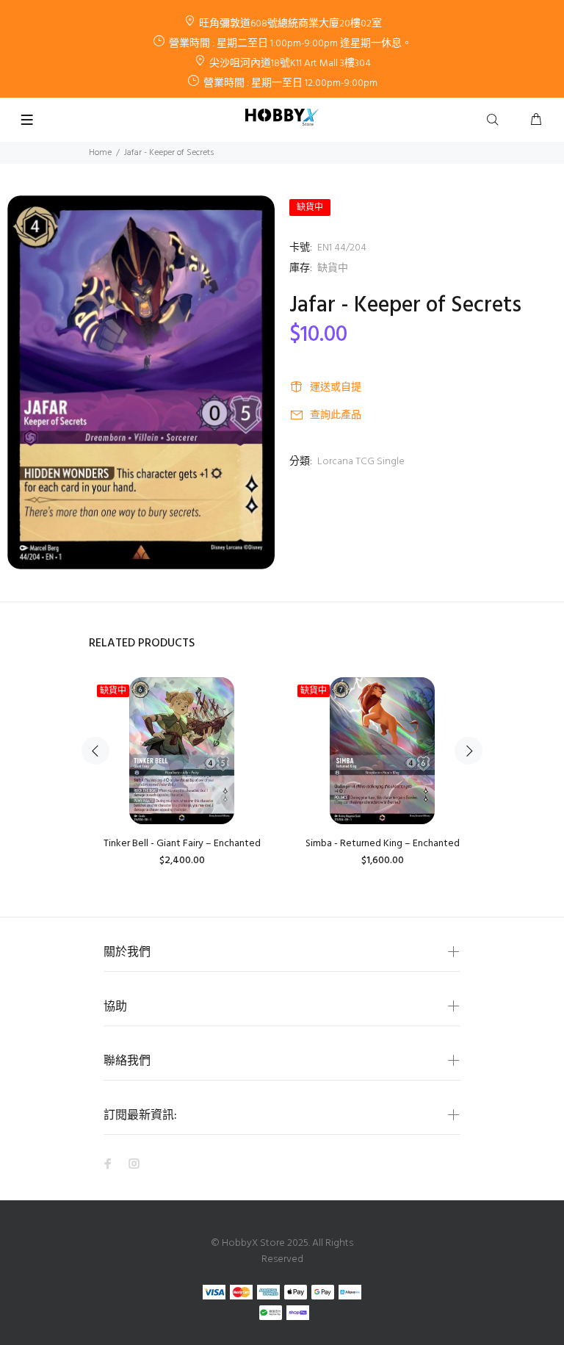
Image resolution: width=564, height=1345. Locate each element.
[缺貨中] (182, 750)
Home (100, 152)
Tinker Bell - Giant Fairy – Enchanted (182, 843)
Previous (95, 751)
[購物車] (536, 120)
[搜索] (495, 120)
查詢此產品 (335, 415)
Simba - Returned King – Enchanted (383, 843)
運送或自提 (335, 387)
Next (468, 751)
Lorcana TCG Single (361, 461)
